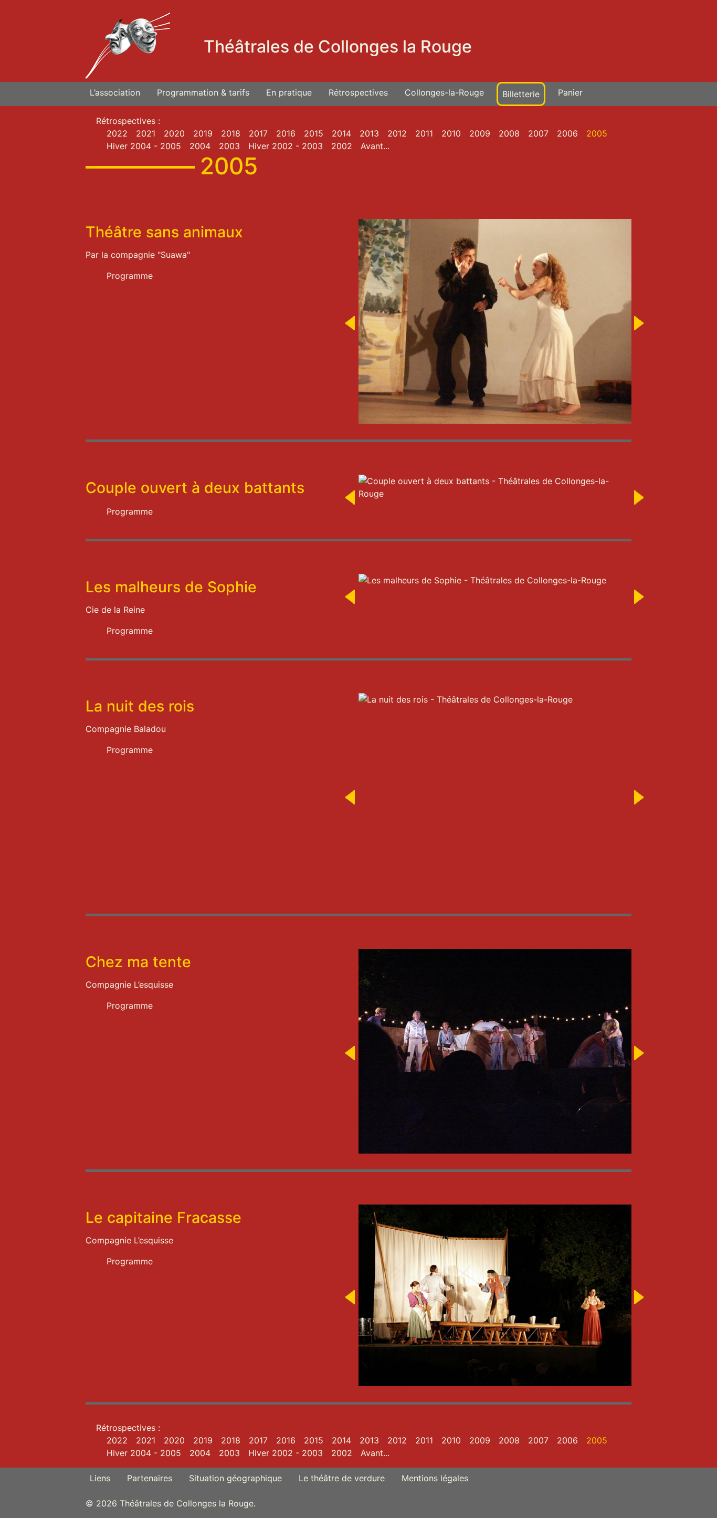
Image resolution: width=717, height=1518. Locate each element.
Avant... (375, 146)
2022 (117, 133)
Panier (570, 92)
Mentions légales (435, 1478)
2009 (479, 133)
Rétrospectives (358, 92)
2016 (286, 133)
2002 (341, 146)
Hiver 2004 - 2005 (144, 146)
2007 (538, 133)
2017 (258, 133)
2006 (567, 133)
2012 (397, 133)
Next (639, 326)
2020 (174, 133)
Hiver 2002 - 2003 (285, 146)
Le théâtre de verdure (342, 1478)
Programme (130, 275)
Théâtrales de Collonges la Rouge (338, 46)
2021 (145, 133)
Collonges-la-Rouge (444, 92)
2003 (229, 146)
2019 (203, 133)
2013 (369, 133)
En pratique (289, 92)
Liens (100, 1478)
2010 (451, 133)
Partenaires (149, 1478)
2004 (199, 146)
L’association (115, 92)
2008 (509, 133)
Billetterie (521, 94)
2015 (313, 133)
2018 (230, 133)
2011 (424, 133)
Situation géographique (235, 1478)
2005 (596, 133)
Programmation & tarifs (203, 92)
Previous (350, 326)
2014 (341, 133)
